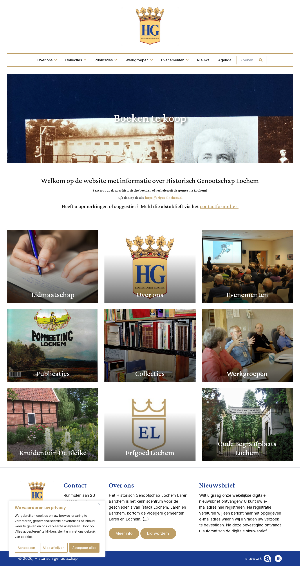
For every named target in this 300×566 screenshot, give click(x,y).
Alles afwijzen (54, 548)
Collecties (73, 60)
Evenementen (172, 60)
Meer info (124, 533)
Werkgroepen (136, 60)
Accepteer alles (84, 548)
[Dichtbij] (100, 504)
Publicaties (104, 60)
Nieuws (203, 60)
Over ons (44, 60)
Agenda (224, 60)
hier (221, 507)
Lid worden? (158, 533)
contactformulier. (219, 206)
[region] (57, 528)
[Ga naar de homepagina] (150, 25)
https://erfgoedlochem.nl (164, 197)
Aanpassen (26, 548)
